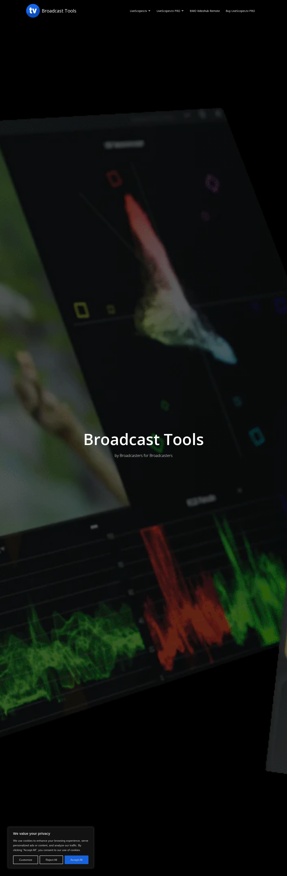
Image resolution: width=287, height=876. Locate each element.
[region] (51, 847)
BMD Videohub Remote (205, 11)
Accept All (76, 859)
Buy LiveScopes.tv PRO (240, 11)
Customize (25, 859)
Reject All (51, 859)
